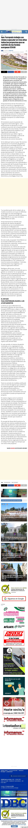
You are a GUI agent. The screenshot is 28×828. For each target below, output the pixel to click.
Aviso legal (3, 771)
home (2, 35)
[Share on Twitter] (4, 72)
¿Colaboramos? (9, 771)
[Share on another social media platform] (24, 72)
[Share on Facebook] (11, 72)
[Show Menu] (1, 31)
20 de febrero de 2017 (7, 52)
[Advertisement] (14, 14)
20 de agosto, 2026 (6, 540)
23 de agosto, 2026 (6, 520)
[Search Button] (26, 31)
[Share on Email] (17, 72)
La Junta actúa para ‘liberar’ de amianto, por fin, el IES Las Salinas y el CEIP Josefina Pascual (13, 577)
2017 (5, 35)
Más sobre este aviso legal (19, 824)
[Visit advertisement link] (14, 493)
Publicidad (21, 770)
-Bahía (3, 504)
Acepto (14, 826)
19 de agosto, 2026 (6, 560)
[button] (18, 776)
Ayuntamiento (7, 482)
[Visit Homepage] (14, 31)
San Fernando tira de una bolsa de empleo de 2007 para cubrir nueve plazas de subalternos (14, 538)
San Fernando (15, 482)
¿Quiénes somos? (4, 770)
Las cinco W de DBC (13, 770)
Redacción (11, 50)
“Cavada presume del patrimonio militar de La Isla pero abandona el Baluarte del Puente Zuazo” (13, 517)
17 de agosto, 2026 (6, 580)
